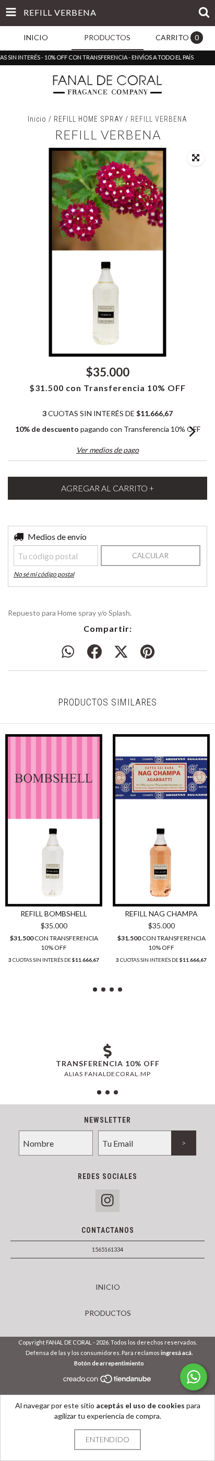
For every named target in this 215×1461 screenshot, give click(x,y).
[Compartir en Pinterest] (147, 652)
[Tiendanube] (107, 1381)
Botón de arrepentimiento (109, 1363)
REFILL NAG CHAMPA (161, 913)
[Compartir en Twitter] (121, 652)
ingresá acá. (177, 1352)
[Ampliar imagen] (196, 158)
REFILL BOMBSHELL (53, 913)
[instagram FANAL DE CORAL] (107, 1200)
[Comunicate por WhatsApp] (193, 1377)
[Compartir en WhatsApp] (67, 652)
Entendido (107, 1439)
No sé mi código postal (44, 574)
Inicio (37, 119)
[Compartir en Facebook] (94, 652)
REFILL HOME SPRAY (89, 119)
